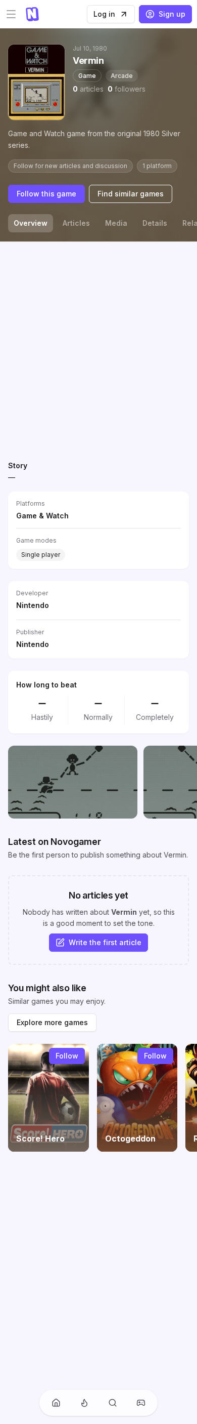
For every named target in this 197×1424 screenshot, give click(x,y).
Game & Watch (42, 515)
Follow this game (46, 193)
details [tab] (154, 223)
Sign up (172, 14)
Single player (40, 554)
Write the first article (105, 942)
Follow (67, 1055)
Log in (104, 14)
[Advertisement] (98, 348)
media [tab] (116, 223)
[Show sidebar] (11, 14)
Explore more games (52, 1022)
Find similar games (130, 193)
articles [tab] (76, 223)
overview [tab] (30, 223)
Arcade (122, 75)
